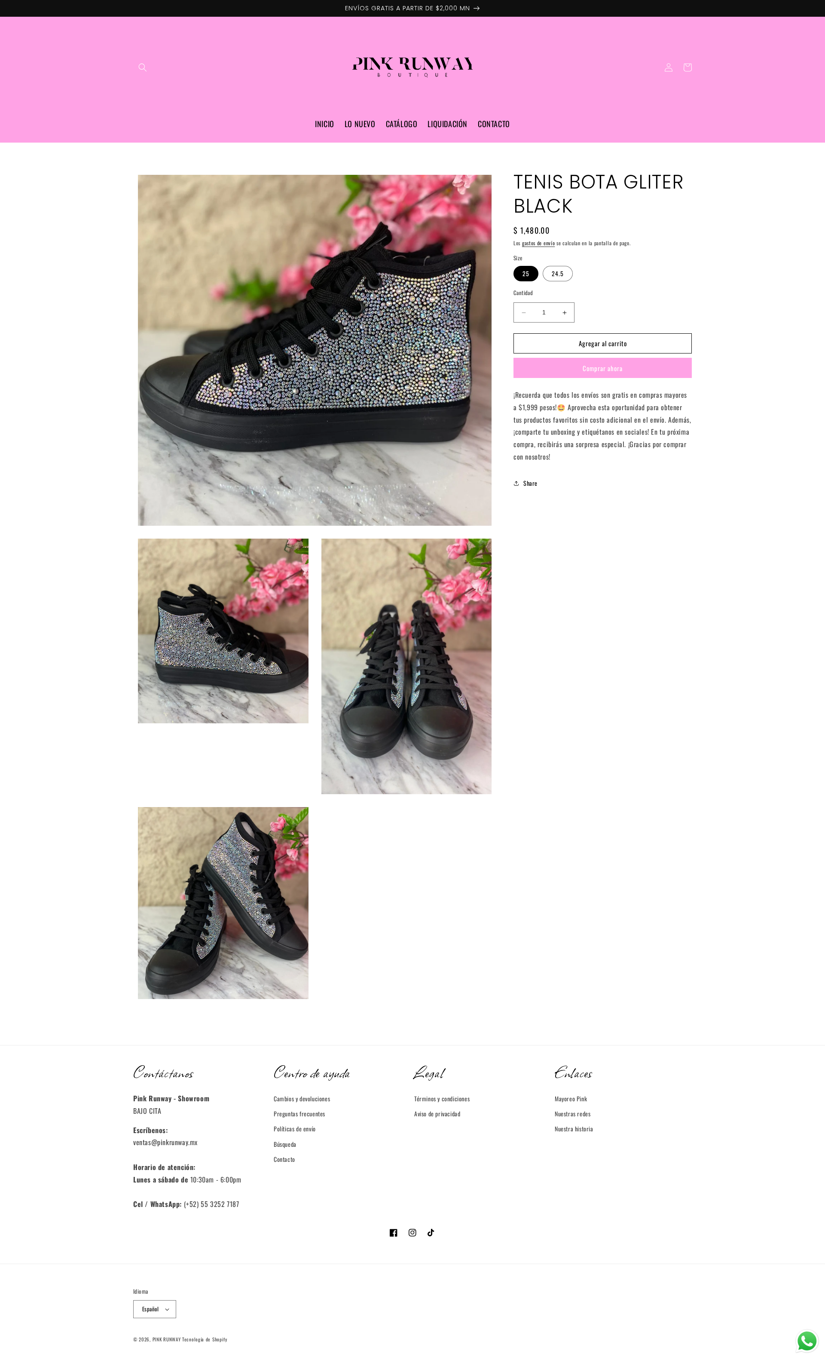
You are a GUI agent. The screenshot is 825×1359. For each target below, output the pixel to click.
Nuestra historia (574, 1128)
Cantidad (523, 293)
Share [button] (530, 483)
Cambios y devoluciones (302, 1098)
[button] (142, 67)
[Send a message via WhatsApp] (807, 1341)
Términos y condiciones (442, 1098)
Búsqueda (285, 1144)
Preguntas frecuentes (299, 1113)
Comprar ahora (603, 368)
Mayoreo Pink (571, 1098)
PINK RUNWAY (167, 1339)
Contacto (284, 1159)
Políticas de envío (295, 1128)
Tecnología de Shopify (204, 1339)
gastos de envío (538, 243)
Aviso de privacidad (437, 1113)
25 (525, 273)
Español (150, 1308)
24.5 (558, 273)
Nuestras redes (572, 1113)
